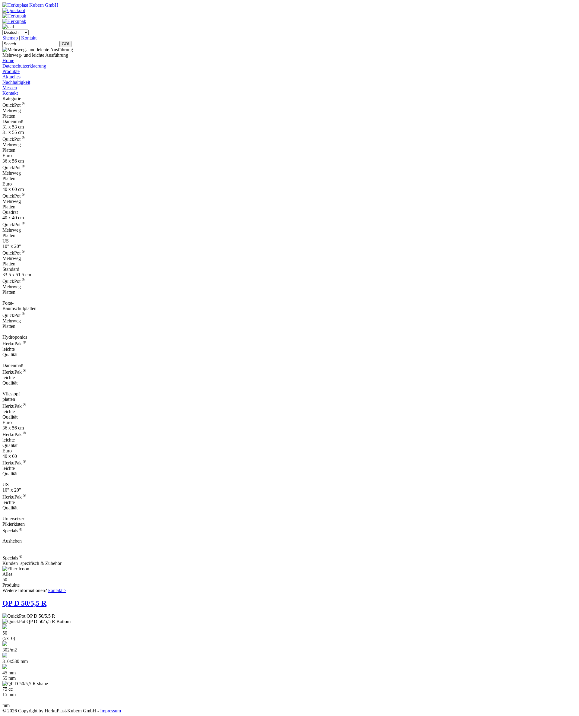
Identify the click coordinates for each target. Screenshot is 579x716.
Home (8, 60)
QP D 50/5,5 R (24, 603)
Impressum (110, 710)
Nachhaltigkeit (16, 82)
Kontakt (28, 37)
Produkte (11, 71)
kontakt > (57, 590)
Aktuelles (11, 76)
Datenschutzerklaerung (24, 65)
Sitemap (10, 37)
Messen (9, 87)
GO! (65, 44)
